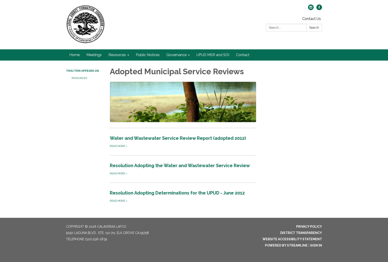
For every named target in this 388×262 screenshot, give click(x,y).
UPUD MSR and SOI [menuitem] (212, 55)
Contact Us (311, 19)
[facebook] (319, 9)
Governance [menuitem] (176, 55)
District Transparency (301, 233)
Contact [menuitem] (242, 55)
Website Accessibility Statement (292, 239)
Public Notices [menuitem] (148, 55)
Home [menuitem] (74, 55)
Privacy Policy (309, 226)
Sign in (316, 245)
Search (314, 27)
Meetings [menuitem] (94, 55)
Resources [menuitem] (117, 55)
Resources (79, 78)
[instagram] (311, 9)
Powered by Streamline (286, 245)
